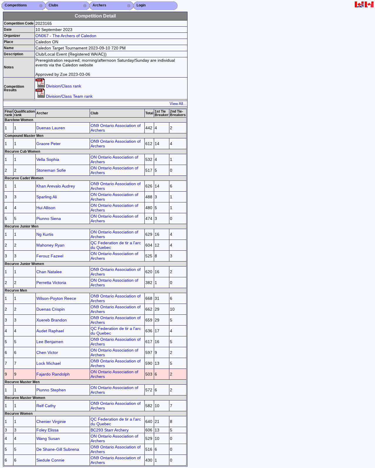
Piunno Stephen (51, 390)
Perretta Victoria (51, 282)
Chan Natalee (49, 271)
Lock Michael (48, 363)
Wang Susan (48, 438)
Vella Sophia (47, 159)
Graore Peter (48, 143)
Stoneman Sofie (51, 170)
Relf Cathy (46, 405)
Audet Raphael (50, 330)
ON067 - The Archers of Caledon (65, 35)
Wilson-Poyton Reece (56, 298)
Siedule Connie (50, 460)
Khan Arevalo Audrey (55, 186)
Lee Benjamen (49, 341)
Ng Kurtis (44, 234)
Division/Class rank (63, 86)
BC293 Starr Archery (110, 430)
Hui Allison (45, 207)
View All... (178, 103)
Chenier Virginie (51, 421)
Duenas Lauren (50, 127)
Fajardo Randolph (53, 374)
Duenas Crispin (50, 309)
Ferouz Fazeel (49, 256)
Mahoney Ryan (50, 245)
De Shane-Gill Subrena (57, 449)
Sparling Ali (46, 197)
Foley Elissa (47, 430)
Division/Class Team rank (69, 96)
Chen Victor (47, 352)
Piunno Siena (48, 218)
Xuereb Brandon (51, 320)
